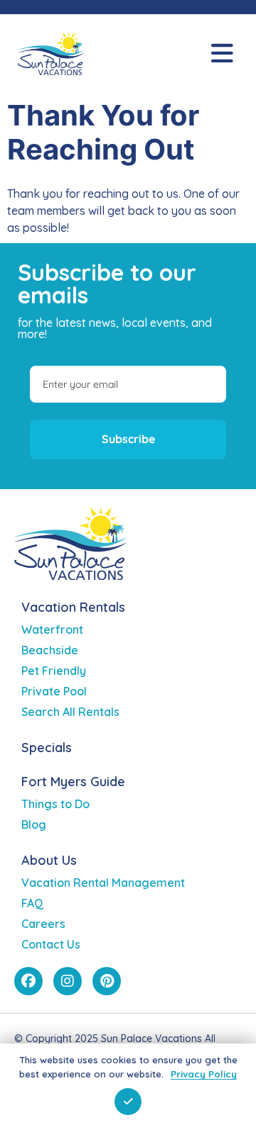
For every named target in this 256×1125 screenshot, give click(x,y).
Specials (46, 747)
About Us (49, 860)
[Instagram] (67, 981)
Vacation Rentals (73, 607)
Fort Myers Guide (73, 781)
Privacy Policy (204, 1074)
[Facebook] (28, 981)
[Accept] (128, 1101)
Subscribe (128, 439)
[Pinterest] (106, 981)
